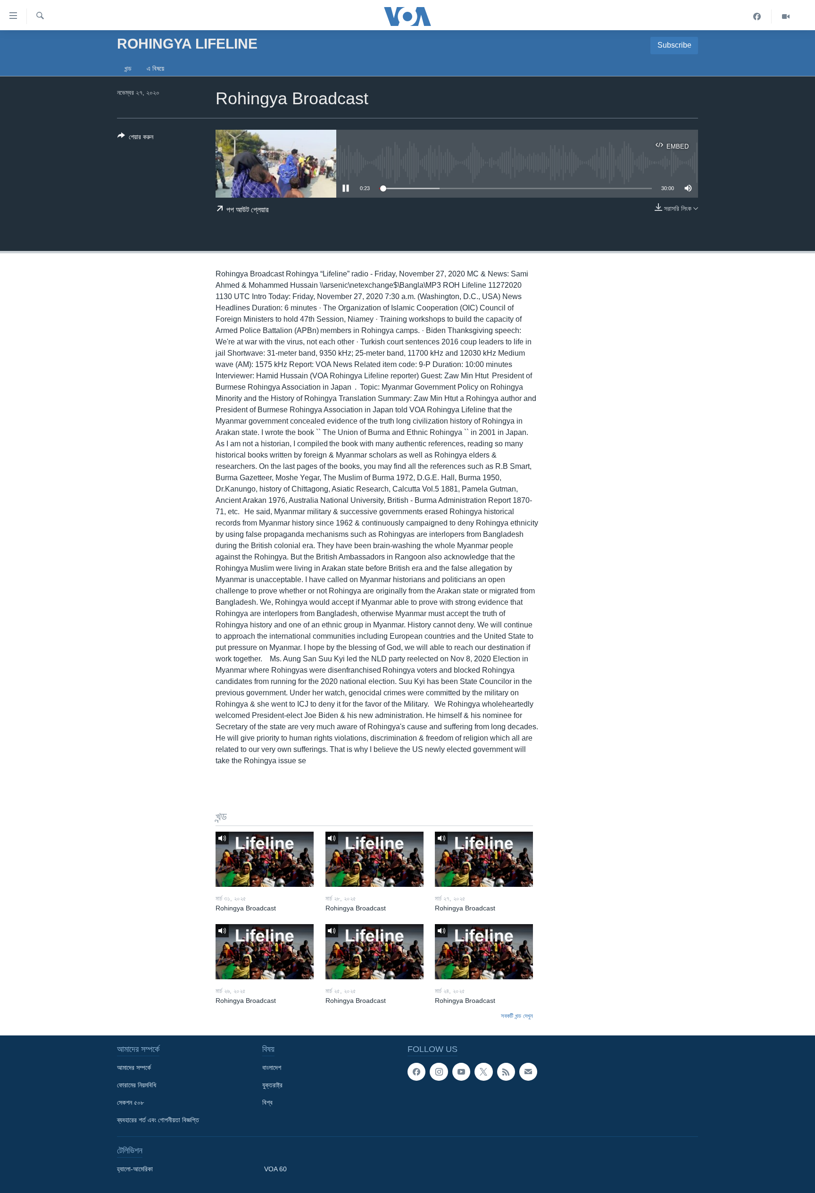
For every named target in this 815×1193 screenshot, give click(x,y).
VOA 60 (275, 1169)
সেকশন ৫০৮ (130, 1102)
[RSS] (506, 1072)
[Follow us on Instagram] (439, 1072)
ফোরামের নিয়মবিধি (136, 1085)
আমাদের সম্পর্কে (134, 1067)
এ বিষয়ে (155, 68)
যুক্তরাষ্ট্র (272, 1085)
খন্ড (128, 68)
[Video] (786, 16)
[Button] (135, 138)
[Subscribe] (528, 1072)
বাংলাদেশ (271, 1067)
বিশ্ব (267, 1102)
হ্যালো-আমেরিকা (135, 1169)
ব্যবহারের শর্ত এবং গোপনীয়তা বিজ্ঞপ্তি (158, 1120)
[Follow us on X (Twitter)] (483, 1072)
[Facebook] (757, 16)
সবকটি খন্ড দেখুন (517, 1015)
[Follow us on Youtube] (461, 1072)
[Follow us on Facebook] (416, 1072)
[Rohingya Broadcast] (265, 859)
